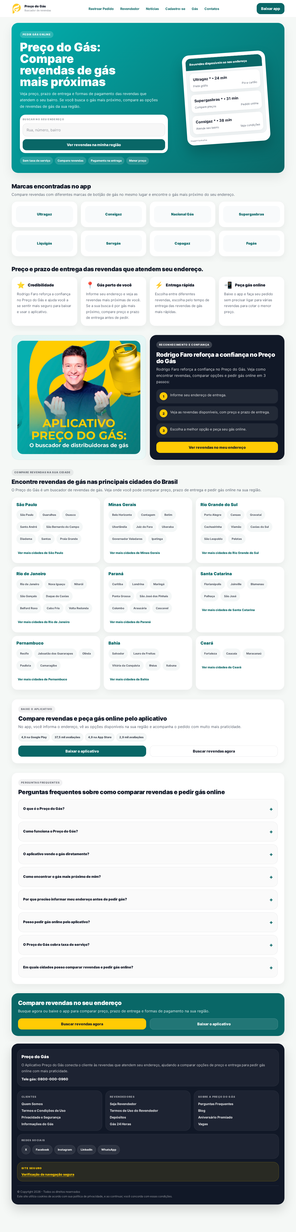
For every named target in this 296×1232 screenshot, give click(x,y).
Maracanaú (253, 653)
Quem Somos (32, 1104)
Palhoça (209, 596)
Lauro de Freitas (144, 653)
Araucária (140, 608)
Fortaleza (210, 653)
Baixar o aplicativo (82, 751)
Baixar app (270, 8)
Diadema (26, 539)
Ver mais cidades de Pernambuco (42, 679)
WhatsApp (108, 1149)
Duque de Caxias (57, 596)
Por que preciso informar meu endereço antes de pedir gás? (75, 899)
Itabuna (171, 665)
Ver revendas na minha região (94, 144)
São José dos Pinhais (154, 596)
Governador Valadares (127, 539)
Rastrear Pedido (101, 9)
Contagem (148, 515)
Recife (24, 653)
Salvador (118, 653)
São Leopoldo (213, 539)
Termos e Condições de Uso (44, 1110)
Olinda (86, 653)
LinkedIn (86, 1149)
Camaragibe (48, 665)
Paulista (25, 665)
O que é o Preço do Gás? (44, 808)
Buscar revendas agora (214, 751)
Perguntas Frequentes (215, 1104)
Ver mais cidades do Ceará (221, 667)
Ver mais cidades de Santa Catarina (228, 610)
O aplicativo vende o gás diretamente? (56, 854)
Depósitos (118, 1117)
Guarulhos (49, 515)
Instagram (65, 1149)
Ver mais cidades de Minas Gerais (135, 553)
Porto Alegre (212, 515)
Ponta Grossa (121, 596)
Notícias (152, 9)
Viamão (236, 527)
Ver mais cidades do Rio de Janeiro (44, 622)
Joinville (236, 584)
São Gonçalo (28, 596)
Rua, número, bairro (44, 130)
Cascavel (162, 608)
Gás (195, 9)
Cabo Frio (53, 608)
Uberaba (168, 527)
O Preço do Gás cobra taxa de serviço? (56, 944)
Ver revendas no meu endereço (217, 447)
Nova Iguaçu (56, 584)
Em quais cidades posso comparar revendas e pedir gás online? (78, 967)
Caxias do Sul (259, 527)
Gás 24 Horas (120, 1124)
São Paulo (26, 515)
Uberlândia (119, 527)
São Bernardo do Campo (62, 527)
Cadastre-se (175, 9)
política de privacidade (88, 1196)
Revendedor (129, 9)
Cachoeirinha (213, 527)
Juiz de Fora (144, 527)
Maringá (158, 584)
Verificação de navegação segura (48, 1174)
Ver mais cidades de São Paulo (40, 553)
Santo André (28, 527)
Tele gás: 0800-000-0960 (45, 1079)
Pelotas (237, 539)
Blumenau (257, 584)
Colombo (118, 608)
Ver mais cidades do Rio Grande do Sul (230, 553)
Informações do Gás (37, 1124)
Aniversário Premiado (215, 1117)
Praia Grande (69, 539)
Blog (201, 1110)
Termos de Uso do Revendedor (134, 1110)
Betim (168, 515)
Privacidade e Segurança (41, 1117)
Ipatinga (157, 539)
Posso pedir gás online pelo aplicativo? (56, 922)
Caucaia (231, 653)
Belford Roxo (28, 608)
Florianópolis (212, 584)
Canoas (236, 515)
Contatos (211, 9)
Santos (46, 539)
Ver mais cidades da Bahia (129, 679)
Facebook (42, 1149)
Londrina (138, 584)
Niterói (78, 584)
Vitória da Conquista (126, 665)
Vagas (203, 1124)
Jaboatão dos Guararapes (55, 653)
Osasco (70, 515)
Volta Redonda (79, 608)
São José (230, 596)
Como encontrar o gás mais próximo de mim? (62, 876)
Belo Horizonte (122, 515)
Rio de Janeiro (29, 584)
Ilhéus (153, 665)
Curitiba (117, 584)
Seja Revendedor (123, 1104)
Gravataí (256, 515)
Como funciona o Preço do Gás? (50, 831)
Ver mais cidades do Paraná (130, 622)
